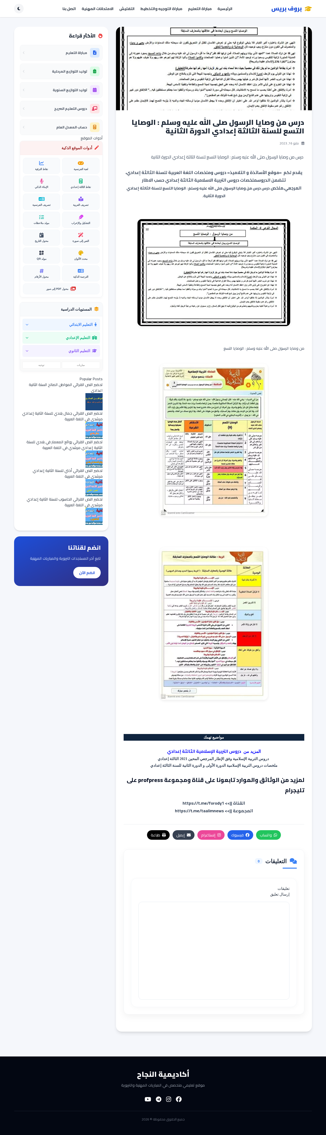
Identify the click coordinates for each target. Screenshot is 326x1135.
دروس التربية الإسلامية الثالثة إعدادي (204, 751)
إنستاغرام (208, 835)
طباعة (155, 835)
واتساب (266, 835)
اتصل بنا (69, 8)
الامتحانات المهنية (98, 8)
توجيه (41, 365)
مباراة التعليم (200, 8)
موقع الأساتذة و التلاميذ (254, 172)
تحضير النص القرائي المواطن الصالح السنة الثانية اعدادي (66, 387)
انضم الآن (87, 572)
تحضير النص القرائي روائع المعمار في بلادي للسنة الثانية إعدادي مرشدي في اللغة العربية (64, 444)
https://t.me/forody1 (203, 803)
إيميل (180, 835)
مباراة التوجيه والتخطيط (161, 8)
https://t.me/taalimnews (199, 811)
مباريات (81, 365)
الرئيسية (224, 8)
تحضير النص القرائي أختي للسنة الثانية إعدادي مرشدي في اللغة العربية (68, 473)
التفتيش (127, 8)
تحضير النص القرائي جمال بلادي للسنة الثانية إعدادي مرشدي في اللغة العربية (62, 416)
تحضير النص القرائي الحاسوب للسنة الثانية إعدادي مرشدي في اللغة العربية (65, 502)
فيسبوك (237, 835)
